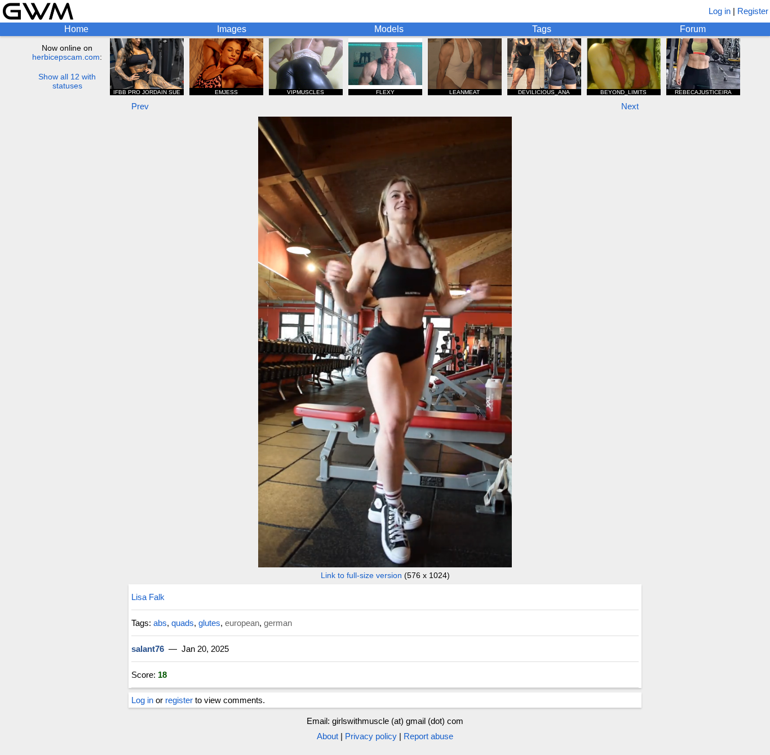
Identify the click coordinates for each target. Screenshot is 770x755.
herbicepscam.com (66, 56)
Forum (693, 29)
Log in (720, 11)
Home (76, 29)
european (242, 623)
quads (182, 623)
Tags (541, 29)
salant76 (147, 649)
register (179, 700)
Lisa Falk (148, 597)
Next (630, 106)
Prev (140, 106)
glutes (209, 623)
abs (160, 623)
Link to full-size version (361, 575)
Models (389, 29)
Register (752, 11)
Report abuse (428, 736)
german (278, 623)
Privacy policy (371, 736)
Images (231, 29)
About (327, 736)
